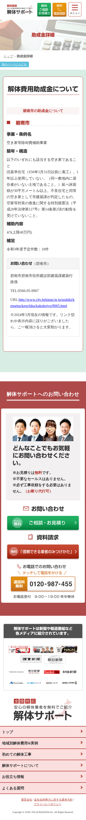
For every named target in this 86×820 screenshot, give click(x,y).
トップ (8, 56)
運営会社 (26, 799)
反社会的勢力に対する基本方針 (53, 799)
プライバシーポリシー (47, 804)
